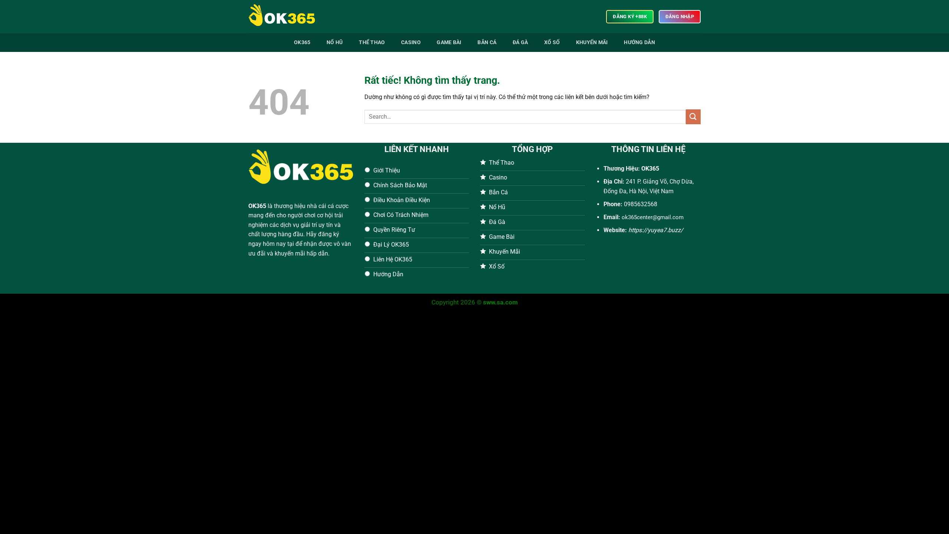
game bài (449, 42)
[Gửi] (693, 116)
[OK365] (285, 16)
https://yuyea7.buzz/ (655, 230)
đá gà (520, 42)
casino (411, 42)
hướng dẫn (639, 42)
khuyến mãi (592, 42)
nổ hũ (335, 42)
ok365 (302, 42)
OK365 (257, 206)
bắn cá (486, 42)
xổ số (552, 42)
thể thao (372, 42)
